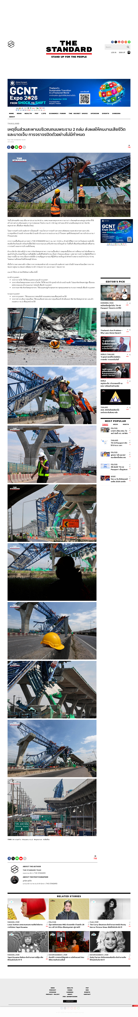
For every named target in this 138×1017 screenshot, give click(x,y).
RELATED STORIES (69, 896)
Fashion (11, 922)
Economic (104, 303)
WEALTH (28, 113)
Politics (114, 428)
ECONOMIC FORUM (57, 113)
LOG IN (113, 52)
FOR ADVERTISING (70, 996)
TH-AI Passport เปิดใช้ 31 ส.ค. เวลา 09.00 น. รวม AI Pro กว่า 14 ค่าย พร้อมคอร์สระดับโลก (119, 444)
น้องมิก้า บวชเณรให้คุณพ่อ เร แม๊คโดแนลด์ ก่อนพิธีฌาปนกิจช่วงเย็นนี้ (66, 958)
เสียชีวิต (46, 839)
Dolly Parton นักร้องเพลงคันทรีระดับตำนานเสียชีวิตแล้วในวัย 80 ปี (108, 958)
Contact (87, 994)
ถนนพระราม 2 (28, 839)
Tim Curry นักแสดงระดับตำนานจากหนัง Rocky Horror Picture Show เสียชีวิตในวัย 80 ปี (108, 925)
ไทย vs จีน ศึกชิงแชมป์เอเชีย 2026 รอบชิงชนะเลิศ (119, 480)
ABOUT (12, 117)
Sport (113, 476)
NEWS (19, 113)
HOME (11, 113)
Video (69, 990)
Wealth (70, 987)
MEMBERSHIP (70, 1001)
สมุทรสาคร (38, 839)
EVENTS (105, 113)
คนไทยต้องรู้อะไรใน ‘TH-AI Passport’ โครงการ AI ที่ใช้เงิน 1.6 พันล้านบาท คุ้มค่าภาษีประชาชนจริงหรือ (111, 306)
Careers (70, 992)
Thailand (13, 123)
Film (92, 922)
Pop (87, 987)
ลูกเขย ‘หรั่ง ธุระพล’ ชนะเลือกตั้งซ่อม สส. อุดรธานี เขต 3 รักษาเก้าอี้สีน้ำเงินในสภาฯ (118, 456)
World (103, 354)
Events (87, 992)
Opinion (52, 992)
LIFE (43, 113)
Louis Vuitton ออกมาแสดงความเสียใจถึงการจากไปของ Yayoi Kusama (25, 925)
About (69, 994)
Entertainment (55, 955)
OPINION (95, 113)
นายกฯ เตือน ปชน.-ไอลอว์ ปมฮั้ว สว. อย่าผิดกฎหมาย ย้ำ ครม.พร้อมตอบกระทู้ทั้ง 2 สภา (119, 432)
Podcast (52, 990)
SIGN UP (122, 52)
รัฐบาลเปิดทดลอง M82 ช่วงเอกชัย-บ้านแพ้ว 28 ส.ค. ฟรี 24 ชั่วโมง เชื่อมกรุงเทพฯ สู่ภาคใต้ (66, 925)
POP (36, 113)
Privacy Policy (53, 994)
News (53, 987)
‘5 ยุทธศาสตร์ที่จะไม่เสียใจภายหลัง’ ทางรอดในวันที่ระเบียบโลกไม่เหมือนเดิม (110, 358)
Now (87, 990)
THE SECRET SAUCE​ (78, 113)
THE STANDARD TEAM (17, 140)
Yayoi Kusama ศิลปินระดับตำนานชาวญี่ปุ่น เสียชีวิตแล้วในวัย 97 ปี (25, 958)
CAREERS (116, 113)
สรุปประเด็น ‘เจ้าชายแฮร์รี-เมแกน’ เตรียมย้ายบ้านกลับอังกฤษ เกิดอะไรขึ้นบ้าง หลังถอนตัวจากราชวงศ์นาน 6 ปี (111, 384)
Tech (111, 303)
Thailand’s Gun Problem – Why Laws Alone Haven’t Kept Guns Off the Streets (112, 331)
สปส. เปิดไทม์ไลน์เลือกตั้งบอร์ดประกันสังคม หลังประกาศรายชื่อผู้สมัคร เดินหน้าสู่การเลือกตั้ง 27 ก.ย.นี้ (111, 411)
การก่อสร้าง (17, 839)
